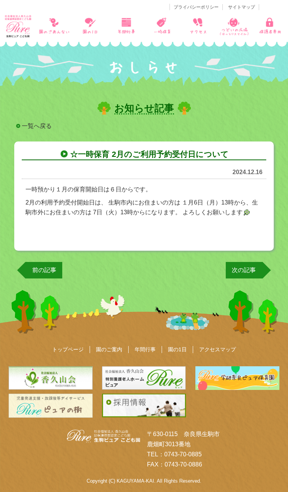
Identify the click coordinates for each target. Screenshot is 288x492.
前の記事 (44, 270)
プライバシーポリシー (196, 7)
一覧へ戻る (37, 126)
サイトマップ (241, 7)
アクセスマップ (217, 349)
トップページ (68, 349)
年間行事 (145, 349)
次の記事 (244, 270)
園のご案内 (109, 349)
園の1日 (177, 349)
